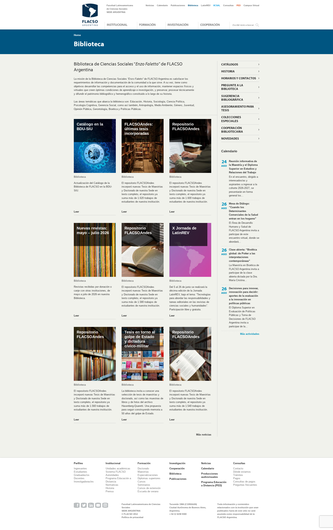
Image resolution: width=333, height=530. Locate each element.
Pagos (236, 478)
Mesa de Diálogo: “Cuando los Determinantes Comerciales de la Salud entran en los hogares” (243, 211)
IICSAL (216, 5)
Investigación (177, 25)
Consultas (228, 5)
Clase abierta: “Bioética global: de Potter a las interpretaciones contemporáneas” (243, 255)
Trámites (238, 475)
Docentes (79, 478)
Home (77, 35)
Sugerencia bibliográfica (232, 97)
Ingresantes (80, 468)
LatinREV (205, 5)
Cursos (141, 481)
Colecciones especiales (231, 119)
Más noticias (203, 434)
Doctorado (143, 468)
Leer (76, 211)
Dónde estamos (242, 471)
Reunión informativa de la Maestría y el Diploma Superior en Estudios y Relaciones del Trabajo (243, 167)
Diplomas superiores (149, 478)
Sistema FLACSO (116, 471)
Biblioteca (193, 5)
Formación (147, 25)
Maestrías (143, 471)
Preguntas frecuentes (245, 484)
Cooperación (210, 25)
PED (238, 5)
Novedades (230, 138)
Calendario (162, 5)
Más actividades (249, 333)
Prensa (110, 491)
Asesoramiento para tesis (237, 108)
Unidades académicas (118, 468)
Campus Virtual (251, 5)
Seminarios (144, 484)
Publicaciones (178, 5)
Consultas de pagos (244, 481)
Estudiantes (80, 471)
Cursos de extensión (149, 488)
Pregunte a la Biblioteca (232, 87)
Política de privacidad (132, 517)
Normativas (112, 484)
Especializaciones (148, 475)
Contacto (238, 468)
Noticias (150, 5)
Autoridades (112, 475)
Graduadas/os (81, 475)
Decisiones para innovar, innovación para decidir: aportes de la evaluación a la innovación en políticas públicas (243, 296)
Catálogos (229, 64)
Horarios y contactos (238, 78)
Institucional (117, 25)
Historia (228, 71)
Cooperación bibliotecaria (232, 129)
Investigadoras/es (84, 481)
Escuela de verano (148, 491)
